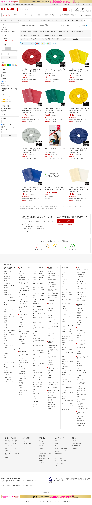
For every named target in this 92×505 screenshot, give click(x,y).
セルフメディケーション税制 (8, 485)
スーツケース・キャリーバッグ (82, 348)
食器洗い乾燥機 (8, 372)
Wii (48, 331)
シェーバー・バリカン (24, 360)
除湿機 (5, 327)
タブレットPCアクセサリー (38, 280)
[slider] (1, 51)
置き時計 (79, 337)
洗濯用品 (79, 315)
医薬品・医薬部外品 (52, 345)
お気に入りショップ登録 (61, 451)
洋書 (34, 389)
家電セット (16, 15)
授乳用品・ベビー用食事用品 (67, 341)
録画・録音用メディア (24, 280)
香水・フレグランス (52, 387)
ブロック (64, 319)
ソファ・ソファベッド (82, 370)
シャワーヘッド (22, 376)
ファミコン (50, 335)
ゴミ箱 (78, 401)
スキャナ (21, 329)
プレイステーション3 (53, 324)
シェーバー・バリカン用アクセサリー (24, 363)
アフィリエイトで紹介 (60, 461)
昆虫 (63, 377)
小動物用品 (65, 366)
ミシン (5, 290)
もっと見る (25, 231)
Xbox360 (50, 317)
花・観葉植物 (65, 409)
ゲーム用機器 (22, 343)
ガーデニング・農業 (67, 403)
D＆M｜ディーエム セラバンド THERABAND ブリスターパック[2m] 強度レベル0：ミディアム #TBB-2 (32, 110)
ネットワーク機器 (23, 333)
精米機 (5, 341)
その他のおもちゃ (66, 321)
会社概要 (82, 4)
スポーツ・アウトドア (16, 20)
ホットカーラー (22, 369)
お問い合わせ (58, 466)
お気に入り (41, 443)
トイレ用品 (79, 322)
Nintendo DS (51, 333)
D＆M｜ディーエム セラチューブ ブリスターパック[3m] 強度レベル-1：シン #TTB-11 (79, 110)
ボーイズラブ (36, 379)
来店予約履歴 (42, 456)
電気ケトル (7, 358)
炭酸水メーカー (8, 370)
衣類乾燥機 (7, 278)
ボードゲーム (65, 311)
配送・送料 (58, 441)
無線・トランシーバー (24, 304)
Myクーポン (42, 451)
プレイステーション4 (53, 310)
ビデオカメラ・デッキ (24, 288)
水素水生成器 (7, 377)
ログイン (81, 15)
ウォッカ (64, 281)
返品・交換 (58, 446)
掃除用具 (79, 313)
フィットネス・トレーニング (31, 20)
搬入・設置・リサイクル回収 (12, 448)
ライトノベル (36, 391)
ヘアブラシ (21, 358)
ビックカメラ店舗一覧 (73, 4)
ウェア (78, 286)
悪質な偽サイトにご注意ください (24, 485)
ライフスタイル (37, 368)
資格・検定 (36, 393)
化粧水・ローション (52, 373)
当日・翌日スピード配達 (11, 441)
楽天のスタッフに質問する (66, 221)
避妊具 (49, 354)
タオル (78, 324)
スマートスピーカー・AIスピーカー (24, 306)
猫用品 (63, 357)
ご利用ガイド (54, 4)
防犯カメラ (65, 396)
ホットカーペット (8, 309)
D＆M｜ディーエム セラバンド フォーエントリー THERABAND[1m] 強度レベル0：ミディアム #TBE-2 (55, 150)
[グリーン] (8, 65)
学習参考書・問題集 (38, 375)
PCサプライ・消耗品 (24, 331)
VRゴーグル (36, 303)
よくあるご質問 (63, 4)
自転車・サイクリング (82, 269)
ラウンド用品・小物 (81, 284)
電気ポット (7, 355)
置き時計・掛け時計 (81, 394)
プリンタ (21, 326)
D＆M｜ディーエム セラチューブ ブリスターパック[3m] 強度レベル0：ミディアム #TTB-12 (32, 70)
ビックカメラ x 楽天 (6, 4)
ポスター (35, 398)
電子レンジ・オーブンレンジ (9, 335)
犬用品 (63, 359)
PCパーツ (21, 346)
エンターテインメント (38, 352)
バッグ (78, 351)
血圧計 (20, 392)
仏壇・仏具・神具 (81, 425)
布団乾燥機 (7, 280)
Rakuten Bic (8, 9)
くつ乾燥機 (7, 283)
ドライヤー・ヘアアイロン (24, 354)
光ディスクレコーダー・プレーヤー (23, 282)
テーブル (79, 375)
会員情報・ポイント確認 (45, 453)
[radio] (2, 27)
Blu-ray (35, 404)
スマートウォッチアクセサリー (38, 296)
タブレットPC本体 (37, 273)
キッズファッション (67, 329)
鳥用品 (63, 368)
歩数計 (20, 387)
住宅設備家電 (7, 295)
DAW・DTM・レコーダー (39, 314)
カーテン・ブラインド (82, 388)
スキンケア (50, 370)
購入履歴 (41, 448)
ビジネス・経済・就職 (38, 363)
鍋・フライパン (51, 271)
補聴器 (20, 380)
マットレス (79, 363)
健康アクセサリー (52, 404)
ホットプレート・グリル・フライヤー (9, 350)
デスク (78, 377)
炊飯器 (5, 338)
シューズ (79, 279)
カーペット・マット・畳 (82, 391)
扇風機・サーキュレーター (9, 321)
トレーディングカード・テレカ (67, 313)
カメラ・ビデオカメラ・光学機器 (23, 276)
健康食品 (50, 400)
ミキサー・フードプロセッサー (9, 363)
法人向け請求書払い (44, 458)
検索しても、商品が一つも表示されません (34, 228)
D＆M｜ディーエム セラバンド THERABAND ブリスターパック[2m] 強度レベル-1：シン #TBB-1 (79, 70)
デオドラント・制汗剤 (53, 382)
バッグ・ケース (80, 281)
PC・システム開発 (37, 386)
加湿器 (5, 325)
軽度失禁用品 (51, 364)
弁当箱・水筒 (51, 287)
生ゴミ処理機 (7, 379)
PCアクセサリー (23, 322)
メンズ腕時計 (80, 330)
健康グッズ (50, 402)
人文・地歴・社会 (37, 372)
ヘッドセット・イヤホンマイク (38, 290)
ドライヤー (35, 15)
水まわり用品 (51, 300)
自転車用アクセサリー (82, 274)
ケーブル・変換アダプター (38, 284)
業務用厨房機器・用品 (53, 293)
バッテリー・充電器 (38, 287)
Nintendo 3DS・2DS (53, 313)
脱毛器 (20, 366)
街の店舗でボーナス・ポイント (29, 444)
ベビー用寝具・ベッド (67, 338)
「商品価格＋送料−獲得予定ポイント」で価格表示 (32, 25)
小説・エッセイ (37, 377)
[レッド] (2, 65)
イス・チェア (80, 380)
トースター (7, 343)
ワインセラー (7, 360)
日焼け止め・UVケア (53, 384)
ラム (63, 276)
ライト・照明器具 (8, 297)
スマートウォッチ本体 (38, 293)
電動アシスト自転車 (81, 272)
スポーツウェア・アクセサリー (82, 297)
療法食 (63, 384)
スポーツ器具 (43, 20)
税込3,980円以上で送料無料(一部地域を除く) (23, 4)
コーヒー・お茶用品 (52, 295)
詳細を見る (75, 39)
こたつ (5, 311)
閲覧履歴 (41, 446)
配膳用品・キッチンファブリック (53, 289)
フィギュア (65, 301)
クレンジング (51, 375)
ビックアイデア (26, 15)
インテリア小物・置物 (82, 408)
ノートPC (21, 319)
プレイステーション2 (53, 326)
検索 (10, 57)
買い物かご (41, 441)
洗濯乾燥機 (7, 276)
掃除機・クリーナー (9, 285)
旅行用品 (79, 353)
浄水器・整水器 (8, 375)
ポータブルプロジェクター (24, 310)
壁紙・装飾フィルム (81, 397)
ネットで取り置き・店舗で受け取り (12, 454)
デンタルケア (22, 371)
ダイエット (50, 395)
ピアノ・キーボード (38, 309)
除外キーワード (5, 129)
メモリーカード (22, 299)
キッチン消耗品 (51, 282)
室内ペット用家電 (66, 381)
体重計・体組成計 (23, 390)
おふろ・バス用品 (66, 336)
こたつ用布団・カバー (82, 404)
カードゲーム (65, 308)
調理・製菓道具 (51, 273)
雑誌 (34, 370)
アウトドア (79, 294)
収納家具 (79, 386)
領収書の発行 (58, 453)
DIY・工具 (64, 390)
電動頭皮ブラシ (22, 373)
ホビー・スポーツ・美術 (38, 357)
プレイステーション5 (53, 308)
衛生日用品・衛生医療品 (53, 350)
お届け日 (3, 78)
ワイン (63, 272)
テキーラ (64, 286)
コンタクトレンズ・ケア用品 (53, 356)
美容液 (49, 377)
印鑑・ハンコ (80, 310)
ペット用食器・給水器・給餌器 (67, 371)
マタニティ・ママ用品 (67, 334)
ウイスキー (65, 269)
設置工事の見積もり (10, 451)
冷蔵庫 (64, 15)
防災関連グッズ (66, 398)
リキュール (65, 279)
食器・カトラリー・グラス (53, 276)
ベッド (78, 368)
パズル (63, 306)
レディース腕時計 (81, 333)
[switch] (16, 89)
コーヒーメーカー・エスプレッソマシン (9, 346)
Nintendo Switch (52, 306)
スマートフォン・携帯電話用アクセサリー (38, 276)
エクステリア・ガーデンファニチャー (67, 406)
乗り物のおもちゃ (66, 296)
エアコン (57, 15)
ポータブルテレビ (23, 297)
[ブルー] (10, 65)
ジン (63, 274)
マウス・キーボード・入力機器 (24, 340)
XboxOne (50, 315)
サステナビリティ (56, 501)
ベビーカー (65, 344)
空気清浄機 (50, 15)
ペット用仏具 (65, 379)
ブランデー (65, 284)
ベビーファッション (67, 331)
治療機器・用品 (51, 347)
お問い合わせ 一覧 (46, 501)
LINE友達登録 (58, 458)
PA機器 (35, 311)
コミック (35, 347)
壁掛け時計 (79, 335)
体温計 (20, 394)
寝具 (78, 361)
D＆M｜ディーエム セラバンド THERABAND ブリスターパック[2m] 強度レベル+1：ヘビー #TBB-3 (55, 110)
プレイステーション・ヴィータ (53, 320)
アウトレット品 (80, 416)
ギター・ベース (37, 322)
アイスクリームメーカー (9, 382)
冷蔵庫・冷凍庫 (8, 271)
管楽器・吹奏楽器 (37, 318)
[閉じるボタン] (89, 31)
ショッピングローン (10, 446)
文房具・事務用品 (81, 308)
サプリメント (51, 393)
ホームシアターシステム (24, 291)
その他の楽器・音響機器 (38, 341)
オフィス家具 (80, 406)
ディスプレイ (22, 324)
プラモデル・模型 (66, 299)
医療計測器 (50, 362)
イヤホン (42, 15)
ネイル (49, 380)
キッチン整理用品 (52, 284)
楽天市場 (88, 4)
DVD (34, 409)
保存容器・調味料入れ (53, 280)
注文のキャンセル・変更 (61, 448)
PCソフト (21, 348)
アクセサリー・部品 (23, 301)
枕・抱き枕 (79, 365)
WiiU (49, 328)
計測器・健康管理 (52, 397)
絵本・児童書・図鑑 (38, 350)
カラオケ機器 (36, 338)
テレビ (76, 15)
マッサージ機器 (22, 378)
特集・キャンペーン (27, 441)
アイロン (6, 287)
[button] (3, 49)
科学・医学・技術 (37, 384)
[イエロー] (5, 65)
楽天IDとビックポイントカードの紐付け (46, 461)
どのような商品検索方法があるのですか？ (34, 226)
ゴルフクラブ (80, 276)
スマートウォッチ (81, 340)
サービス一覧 (37, 501)
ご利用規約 (74, 448)
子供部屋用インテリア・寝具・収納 (81, 382)
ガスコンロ (7, 353)
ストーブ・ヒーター (9, 307)
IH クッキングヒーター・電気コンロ (9, 367)
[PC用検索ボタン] (65, 9)
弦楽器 (34, 333)
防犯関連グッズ (80, 418)
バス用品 (79, 320)
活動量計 (21, 385)
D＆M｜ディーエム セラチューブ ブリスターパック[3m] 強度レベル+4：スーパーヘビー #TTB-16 (32, 150)
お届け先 (3, 72)
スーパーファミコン (52, 338)
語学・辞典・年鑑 (37, 382)
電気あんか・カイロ (9, 316)
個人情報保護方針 (76, 446)
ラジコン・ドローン (67, 303)
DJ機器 (35, 331)
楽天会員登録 (87, 15)
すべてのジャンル (5, 20)
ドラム (34, 320)
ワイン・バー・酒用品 (53, 297)
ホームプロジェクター (24, 286)
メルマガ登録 (58, 456)
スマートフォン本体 (38, 271)
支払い (56, 443)
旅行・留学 (36, 354)
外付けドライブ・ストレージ (24, 336)
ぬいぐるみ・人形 (66, 292)
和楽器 (34, 335)
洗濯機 (70, 15)
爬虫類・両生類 (66, 374)
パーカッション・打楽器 (38, 327)
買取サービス (8, 457)
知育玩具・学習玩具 (67, 294)
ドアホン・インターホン (67, 393)
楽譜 (34, 361)
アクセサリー (36, 325)
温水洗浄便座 (22, 383)
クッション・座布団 (81, 373)
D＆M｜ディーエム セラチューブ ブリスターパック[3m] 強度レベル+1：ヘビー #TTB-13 (55, 70)
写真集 (34, 396)
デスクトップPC (23, 317)
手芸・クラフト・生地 (82, 317)
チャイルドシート (66, 347)
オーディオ (21, 273)
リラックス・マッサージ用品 (53, 407)
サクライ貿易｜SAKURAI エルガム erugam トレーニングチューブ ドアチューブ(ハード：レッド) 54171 (55, 189)
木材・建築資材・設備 (67, 401)
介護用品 (50, 360)
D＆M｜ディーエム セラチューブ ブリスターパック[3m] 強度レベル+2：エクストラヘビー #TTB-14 (79, 150)
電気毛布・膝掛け (8, 314)
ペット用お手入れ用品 (67, 361)
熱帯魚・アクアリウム (67, 364)
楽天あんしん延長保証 (10, 443)
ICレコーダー (22, 294)
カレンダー (36, 365)
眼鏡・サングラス (81, 300)
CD (34, 406)
